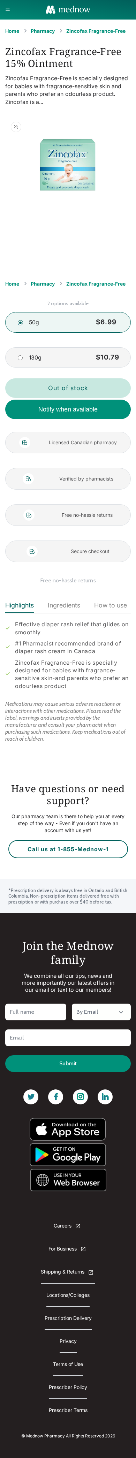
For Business (63, 1249)
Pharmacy (43, 31)
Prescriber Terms (68, 1410)
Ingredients (64, 605)
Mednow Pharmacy (45, 1435)
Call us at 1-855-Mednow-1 (68, 849)
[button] (7, 9)
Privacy (68, 1341)
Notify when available (68, 409)
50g (34, 322)
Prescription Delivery (68, 1318)
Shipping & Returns (63, 1272)
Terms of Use (68, 1364)
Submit (68, 1063)
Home (12, 31)
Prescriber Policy (68, 1387)
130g (35, 357)
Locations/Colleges (68, 1295)
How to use (110, 605)
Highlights (19, 605)
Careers (63, 1226)
